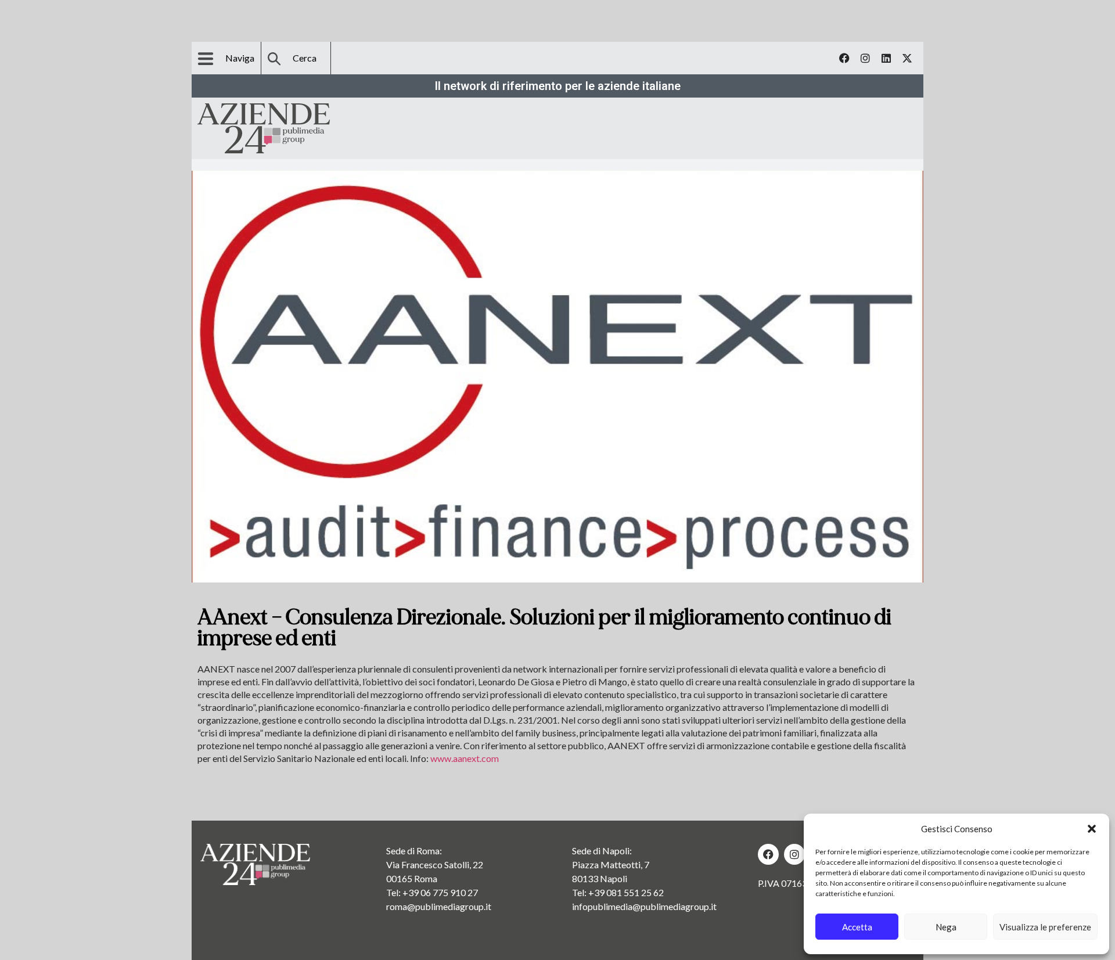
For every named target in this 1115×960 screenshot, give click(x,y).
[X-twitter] (907, 58)
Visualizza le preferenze (1045, 927)
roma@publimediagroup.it (438, 906)
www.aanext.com (464, 758)
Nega (946, 927)
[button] (1092, 829)
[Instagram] (865, 58)
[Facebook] (844, 58)
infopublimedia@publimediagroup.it (644, 906)
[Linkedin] (886, 58)
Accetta (857, 927)
